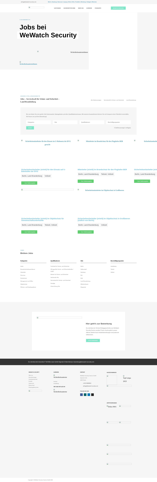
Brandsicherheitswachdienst (27, 269)
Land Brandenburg (131, 100)
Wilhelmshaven (84, 284)
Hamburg (83, 272)
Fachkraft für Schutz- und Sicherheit (60, 266)
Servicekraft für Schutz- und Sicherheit (114, 100)
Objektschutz (23, 284)
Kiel (81, 275)
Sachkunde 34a (55, 277)
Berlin (82, 266)
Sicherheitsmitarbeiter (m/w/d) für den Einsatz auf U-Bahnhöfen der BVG (43, 170)
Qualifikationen (85, 122)
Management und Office (26, 281)
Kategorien (31, 122)
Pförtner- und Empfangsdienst (28, 287)
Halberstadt (84, 269)
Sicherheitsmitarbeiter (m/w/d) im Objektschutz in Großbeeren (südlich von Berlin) (104, 219)
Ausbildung (113, 266)
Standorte (98, 8)
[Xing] (130, 2)
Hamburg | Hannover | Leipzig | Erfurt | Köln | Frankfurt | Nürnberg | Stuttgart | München (74, 2)
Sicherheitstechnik (69, 8)
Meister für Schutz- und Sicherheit (59, 274)
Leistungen (57, 8)
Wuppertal (83, 287)
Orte (55, 122)
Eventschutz (23, 278)
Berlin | (50, 2)
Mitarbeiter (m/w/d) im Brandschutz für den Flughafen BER (102, 170)
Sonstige (53, 283)
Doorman (22, 275)
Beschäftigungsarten (114, 122)
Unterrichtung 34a (55, 286)
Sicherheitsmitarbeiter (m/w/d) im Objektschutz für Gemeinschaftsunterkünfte (42, 219)
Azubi (21, 266)
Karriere (89, 8)
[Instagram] (135, 2)
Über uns (81, 8)
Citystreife (23, 272)
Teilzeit (112, 269)
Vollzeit (112, 272)
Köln (82, 278)
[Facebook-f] (127, 2)
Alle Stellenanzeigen (96, 100)
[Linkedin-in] (132, 2)
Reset (30, 128)
